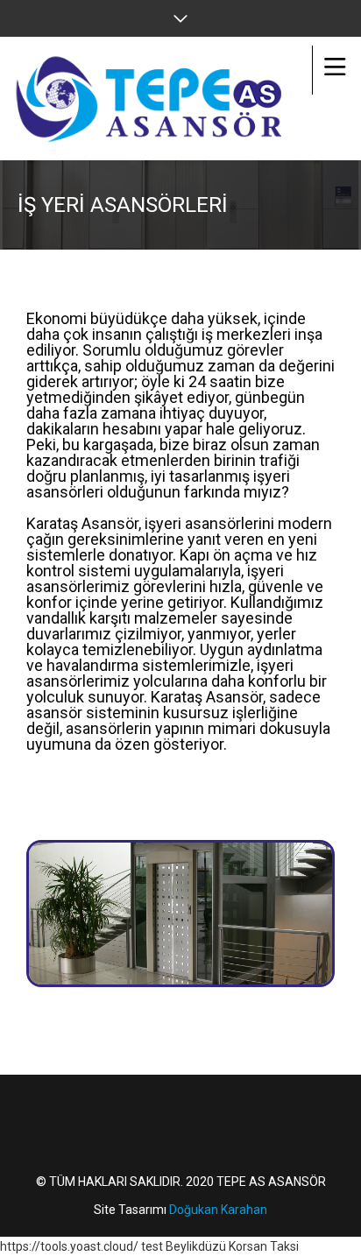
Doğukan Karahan (218, 1210)
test (152, 1246)
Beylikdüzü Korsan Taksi (232, 1246)
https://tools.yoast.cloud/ (69, 1246)
